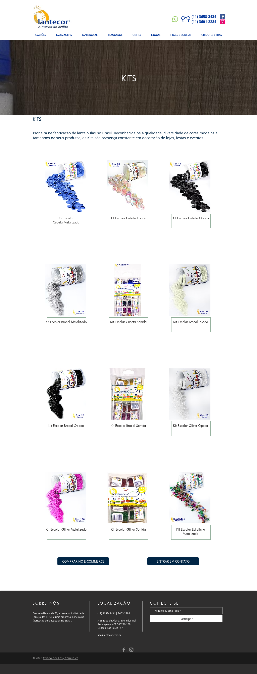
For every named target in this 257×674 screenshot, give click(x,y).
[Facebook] (222, 16)
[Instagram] (222, 22)
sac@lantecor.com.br (109, 635)
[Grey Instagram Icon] (131, 649)
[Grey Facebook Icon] (123, 649)
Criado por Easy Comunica (60, 658)
